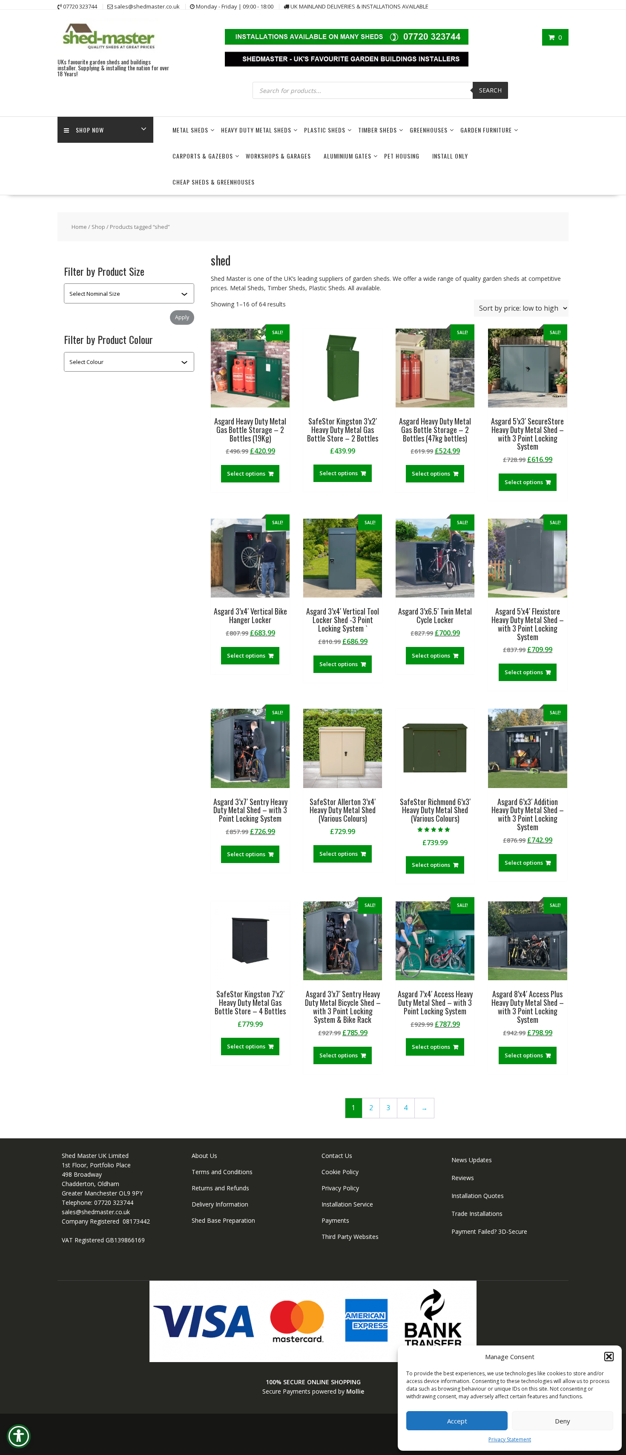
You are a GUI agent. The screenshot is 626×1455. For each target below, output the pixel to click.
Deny (562, 1421)
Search (490, 90)
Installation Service (347, 1204)
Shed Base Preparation (223, 1220)
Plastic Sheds (324, 129)
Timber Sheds (377, 129)
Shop (98, 227)
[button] (609, 1356)
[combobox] (125, 293)
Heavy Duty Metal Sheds (256, 129)
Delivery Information (220, 1204)
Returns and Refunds (220, 1188)
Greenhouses (429, 129)
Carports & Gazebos (202, 155)
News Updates (471, 1160)
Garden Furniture (486, 129)
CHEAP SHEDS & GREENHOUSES (213, 181)
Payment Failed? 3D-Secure (489, 1231)
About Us (204, 1156)
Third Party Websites (350, 1237)
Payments (335, 1220)
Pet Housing (401, 155)
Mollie (355, 1391)
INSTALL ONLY (450, 155)
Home (79, 227)
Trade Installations (477, 1214)
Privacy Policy (340, 1188)
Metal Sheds (190, 129)
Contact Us (337, 1156)
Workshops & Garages (278, 155)
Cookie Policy (340, 1172)
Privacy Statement (509, 1439)
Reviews (462, 1178)
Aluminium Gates (347, 155)
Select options (246, 473)
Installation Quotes (477, 1196)
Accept (457, 1421)
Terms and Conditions (222, 1172)
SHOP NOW (90, 129)
